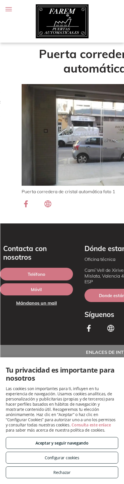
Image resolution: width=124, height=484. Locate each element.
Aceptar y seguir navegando (61, 443)
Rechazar (62, 472)
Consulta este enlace (91, 425)
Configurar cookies (62, 457)
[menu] (8, 9)
